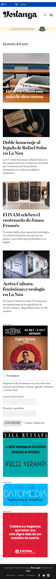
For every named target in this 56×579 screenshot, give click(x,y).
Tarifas (20, 575)
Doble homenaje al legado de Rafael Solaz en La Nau (25, 148)
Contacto (30, 575)
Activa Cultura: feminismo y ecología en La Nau (24, 289)
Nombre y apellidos (13, 408)
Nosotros (10, 575)
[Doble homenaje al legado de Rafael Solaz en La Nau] (26, 123)
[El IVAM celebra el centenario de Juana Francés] (26, 195)
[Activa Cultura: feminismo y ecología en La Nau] (26, 264)
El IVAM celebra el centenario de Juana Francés (23, 220)
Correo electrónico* (13, 397)
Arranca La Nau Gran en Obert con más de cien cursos (24, 91)
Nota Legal (35, 568)
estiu (28, 571)
